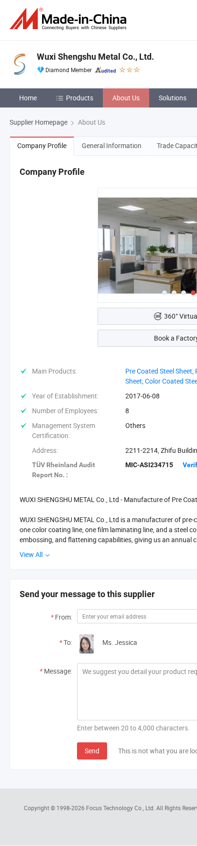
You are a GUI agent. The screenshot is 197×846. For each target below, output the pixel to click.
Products (79, 97)
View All (32, 554)
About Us (126, 97)
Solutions (172, 97)
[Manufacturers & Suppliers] (70, 19)
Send (92, 750)
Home (28, 97)
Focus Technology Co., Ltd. (121, 808)
